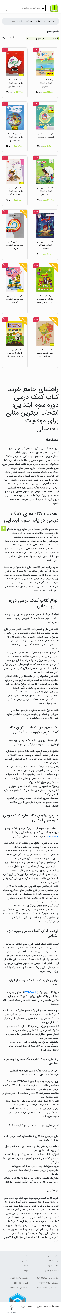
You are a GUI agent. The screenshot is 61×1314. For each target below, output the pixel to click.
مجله (26, 1271)
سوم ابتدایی (28, 21)
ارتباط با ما (24, 1261)
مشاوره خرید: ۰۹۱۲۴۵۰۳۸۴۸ (47, 1288)
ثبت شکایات (53, 1261)
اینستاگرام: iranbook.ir (19, 1288)
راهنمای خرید (53, 1266)
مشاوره (25, 1256)
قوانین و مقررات (52, 1256)
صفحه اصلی (51, 21)
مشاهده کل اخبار (52, 1271)
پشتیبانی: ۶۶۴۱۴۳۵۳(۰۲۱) (48, 1283)
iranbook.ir (53, 836)
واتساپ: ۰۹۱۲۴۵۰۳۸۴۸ (19, 1278)
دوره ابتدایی (40, 21)
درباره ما (25, 1266)
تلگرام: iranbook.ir (20, 1283)
